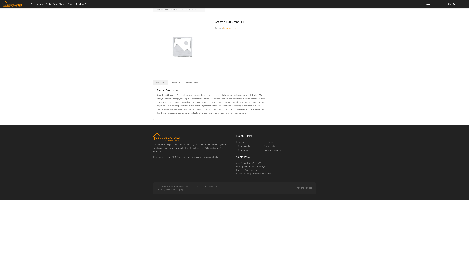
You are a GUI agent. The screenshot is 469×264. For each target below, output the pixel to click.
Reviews (241, 142)
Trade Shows (59, 4)
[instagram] (310, 188)
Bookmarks (245, 146)
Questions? (80, 4)
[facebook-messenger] (306, 188)
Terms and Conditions (273, 150)
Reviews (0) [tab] (175, 82)
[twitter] (298, 188)
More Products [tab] (191, 82)
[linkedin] (302, 188)
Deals (48, 4)
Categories (36, 4)
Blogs (70, 4)
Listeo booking (229, 28)
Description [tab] (160, 82)
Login (428, 4)
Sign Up (451, 4)
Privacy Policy (270, 146)
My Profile (268, 142)
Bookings (244, 150)
